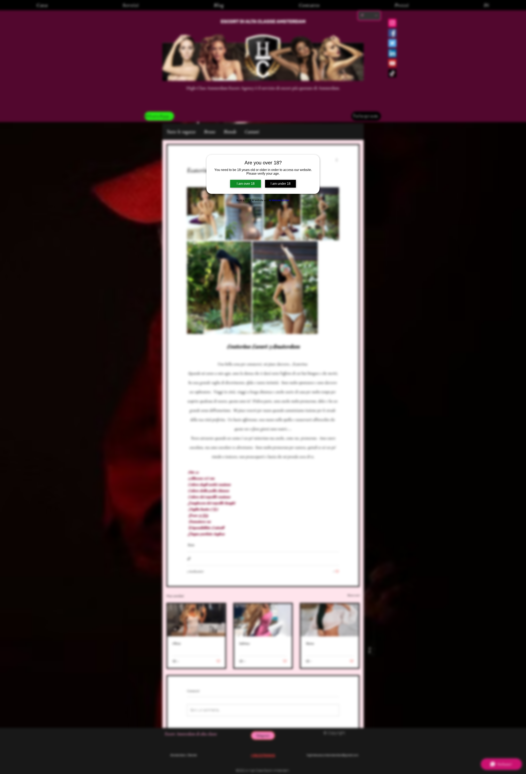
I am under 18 (281, 183)
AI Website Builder (279, 200)
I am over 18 (246, 183)
